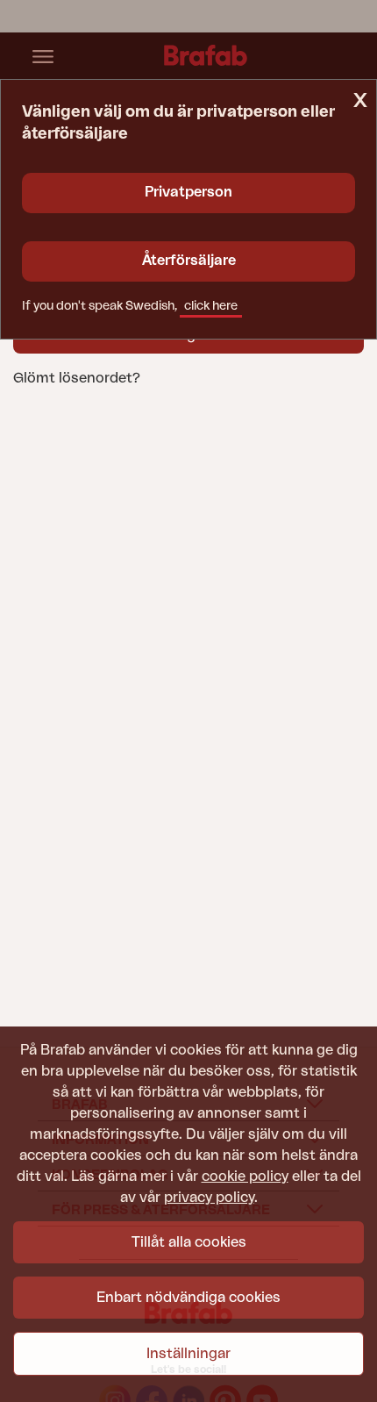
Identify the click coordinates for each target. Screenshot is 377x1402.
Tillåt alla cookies (189, 1242)
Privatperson (188, 192)
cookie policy (245, 1177)
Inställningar (188, 1354)
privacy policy (209, 1198)
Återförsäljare (189, 261)
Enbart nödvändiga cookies (188, 1298)
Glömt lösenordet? (76, 378)
